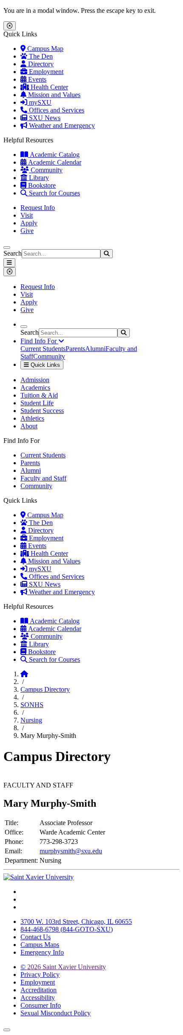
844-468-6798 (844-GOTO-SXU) (66, 929)
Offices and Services (55, 110)
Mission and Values (53, 94)
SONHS (31, 704)
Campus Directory (45, 689)
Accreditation (38, 990)
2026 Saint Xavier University (63, 966)
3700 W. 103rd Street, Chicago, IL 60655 (76, 921)
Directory (40, 64)
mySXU (39, 102)
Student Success (42, 410)
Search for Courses (53, 193)
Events (36, 79)
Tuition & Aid (39, 395)
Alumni (95, 348)
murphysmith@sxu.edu (71, 851)
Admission (34, 379)
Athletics (32, 418)
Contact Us (35, 937)
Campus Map (44, 48)
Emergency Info (42, 952)
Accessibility (37, 997)
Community (46, 170)
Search (12, 253)
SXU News (43, 117)
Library (38, 177)
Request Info (37, 207)
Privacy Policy (40, 974)
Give (27, 230)
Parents (75, 348)
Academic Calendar (53, 162)
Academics (35, 387)
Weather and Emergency (61, 125)
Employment (45, 71)
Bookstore (41, 185)
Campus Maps (39, 944)
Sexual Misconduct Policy (55, 1013)
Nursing (31, 720)
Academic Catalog (54, 154)
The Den (40, 56)
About (28, 426)
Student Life (37, 403)
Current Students (43, 348)
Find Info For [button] (39, 341)
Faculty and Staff (43, 478)
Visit (26, 215)
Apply (28, 223)
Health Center (48, 87)
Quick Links (44, 365)
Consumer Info (40, 1005)
